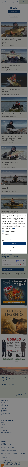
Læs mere (15, 228)
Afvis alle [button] (14, 247)
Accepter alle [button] (14, 243)
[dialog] (14, 234)
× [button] (24, 215)
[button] (14, 251)
